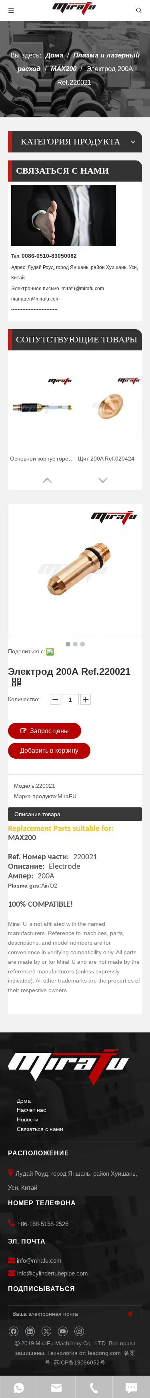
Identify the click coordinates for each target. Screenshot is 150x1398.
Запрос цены (49, 731)
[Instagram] (79, 1332)
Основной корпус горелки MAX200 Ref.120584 (42, 458)
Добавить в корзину (49, 750)
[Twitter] (46, 1332)
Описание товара (37, 814)
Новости (27, 1119)
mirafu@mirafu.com (83, 288)
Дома (24, 1100)
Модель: (25, 786)
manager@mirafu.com (35, 299)
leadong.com (104, 1353)
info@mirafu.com (39, 1260)
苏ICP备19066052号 (79, 1362)
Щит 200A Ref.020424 (106, 458)
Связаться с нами (40, 1129)
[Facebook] (13, 1332)
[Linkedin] (30, 1332)
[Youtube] (63, 1332)
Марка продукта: (36, 796)
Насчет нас (31, 1110)
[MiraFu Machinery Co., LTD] (68, 1067)
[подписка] (129, 1314)
